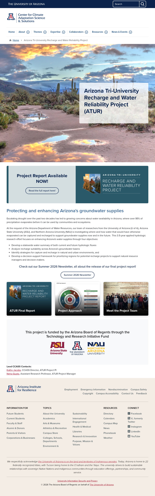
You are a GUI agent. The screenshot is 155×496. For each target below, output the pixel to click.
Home (11, 32)
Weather (108, 437)
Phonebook (110, 433)
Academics (49, 418)
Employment (71, 389)
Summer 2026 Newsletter (77, 274)
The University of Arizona (102, 484)
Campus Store (50, 433)
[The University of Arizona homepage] (26, 4)
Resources (97, 32)
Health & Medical (82, 426)
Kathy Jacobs (14, 370)
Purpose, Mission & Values (83, 443)
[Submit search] (142, 4)
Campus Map (111, 423)
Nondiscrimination (118, 389)
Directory (108, 413)
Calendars (109, 418)
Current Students (16, 418)
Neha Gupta (13, 373)
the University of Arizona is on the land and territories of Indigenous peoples (77, 461)
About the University (54, 413)
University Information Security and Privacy (77, 481)
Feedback (141, 393)
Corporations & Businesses (21, 437)
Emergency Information (93, 389)
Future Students (15, 413)
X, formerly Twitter (135, 420)
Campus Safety (139, 389)
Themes (38, 32)
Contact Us (127, 393)
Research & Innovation (85, 436)
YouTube (135, 436)
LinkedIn (135, 431)
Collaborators (76, 32)
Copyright (88, 393)
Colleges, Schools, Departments (53, 439)
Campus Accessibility (107, 393)
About (22, 32)
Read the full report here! (42, 190)
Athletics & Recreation (55, 428)
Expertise (56, 32)
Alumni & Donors (16, 428)
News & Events (119, 32)
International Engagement (79, 420)
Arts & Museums (51, 423)
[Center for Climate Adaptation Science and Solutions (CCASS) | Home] (29, 17)
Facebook (136, 413)
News (106, 428)
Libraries (77, 431)
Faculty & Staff (14, 423)
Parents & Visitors (16, 433)
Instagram (136, 426)
